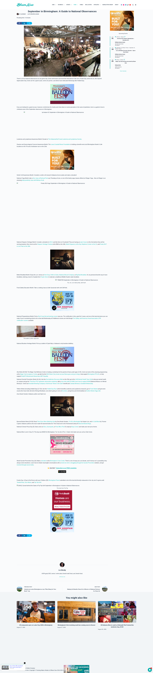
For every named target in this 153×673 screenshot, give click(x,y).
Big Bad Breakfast (81, 274)
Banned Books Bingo (85, 423)
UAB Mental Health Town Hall (83, 379)
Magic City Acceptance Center (28, 374)
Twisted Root (20, 482)
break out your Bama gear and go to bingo (68, 374)
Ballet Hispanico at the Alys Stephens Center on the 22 (81, 244)
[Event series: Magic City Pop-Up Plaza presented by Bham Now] (124, 59)
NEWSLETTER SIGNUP (107, 4)
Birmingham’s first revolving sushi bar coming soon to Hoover (76, 625)
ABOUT (116, 4)
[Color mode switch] (135, 4)
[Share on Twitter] (29, 23)
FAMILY (81, 4)
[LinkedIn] (125, 4)
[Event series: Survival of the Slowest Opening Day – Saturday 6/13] (124, 36)
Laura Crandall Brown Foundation (60, 144)
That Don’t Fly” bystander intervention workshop (43, 381)
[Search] (132, 4)
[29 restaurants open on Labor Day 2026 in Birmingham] (36, 612)
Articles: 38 (62, 576)
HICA (51, 242)
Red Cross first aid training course (48, 316)
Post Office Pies (59, 426)
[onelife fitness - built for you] (62, 159)
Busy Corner (74, 426)
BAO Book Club (51, 374)
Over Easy (47, 274)
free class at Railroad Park (40, 178)
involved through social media (25, 465)
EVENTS (68, 4)
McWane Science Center (120, 42)
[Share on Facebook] (19, 23)
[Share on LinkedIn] (24, 23)
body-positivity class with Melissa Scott (33, 180)
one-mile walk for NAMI (68, 381)
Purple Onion (44, 277)
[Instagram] (123, 4)
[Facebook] (121, 4)
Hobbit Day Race (52, 388)
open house (83, 242)
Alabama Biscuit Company (66, 274)
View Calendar (123, 71)
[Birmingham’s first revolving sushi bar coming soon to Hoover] (76, 612)
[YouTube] (130, 4)
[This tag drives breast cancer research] (62, 444)
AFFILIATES (96, 4)
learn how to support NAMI (82, 381)
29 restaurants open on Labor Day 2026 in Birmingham (35, 625)
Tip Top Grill (37, 482)
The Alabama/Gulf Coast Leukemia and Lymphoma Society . (65, 139)
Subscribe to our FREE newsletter (66, 468)
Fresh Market (93, 388)
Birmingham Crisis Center (57, 460)
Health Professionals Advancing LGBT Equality (34, 376)
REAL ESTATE (88, 4)
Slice (44, 426)
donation (43, 460)
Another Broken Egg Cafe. (93, 391)
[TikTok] (128, 4)
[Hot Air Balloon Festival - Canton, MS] (62, 94)
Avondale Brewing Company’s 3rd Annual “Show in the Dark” (46, 383)
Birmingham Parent (54, 480)
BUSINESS (60, 4)
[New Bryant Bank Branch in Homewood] (76, 669)
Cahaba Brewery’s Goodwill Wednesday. (81, 383)
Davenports (50, 426)
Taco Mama (28, 482)
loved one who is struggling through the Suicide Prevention (77, 462)
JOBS (53, 4)
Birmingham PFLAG (93, 374)
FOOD (75, 4)
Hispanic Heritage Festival (45, 244)
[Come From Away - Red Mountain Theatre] (62, 301)
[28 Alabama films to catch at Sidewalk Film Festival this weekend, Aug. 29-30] (117, 612)
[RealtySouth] (62, 500)
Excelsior (64, 391)
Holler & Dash (54, 274)
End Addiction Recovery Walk (54, 379)
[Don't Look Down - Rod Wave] (62, 259)
